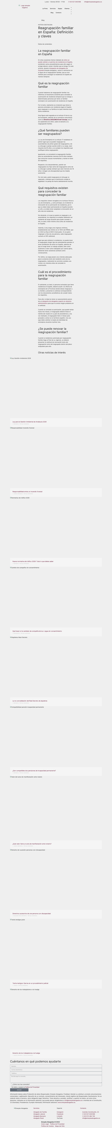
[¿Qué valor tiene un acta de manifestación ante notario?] (56, 808)
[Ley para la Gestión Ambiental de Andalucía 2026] (56, 387)
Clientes (67, 8)
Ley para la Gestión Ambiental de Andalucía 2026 (29, 422)
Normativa (16, 424)
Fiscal (20, 915)
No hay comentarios (24, 424)
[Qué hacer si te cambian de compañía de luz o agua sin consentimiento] (56, 597)
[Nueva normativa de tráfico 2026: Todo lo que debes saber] (56, 527)
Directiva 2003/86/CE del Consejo (55, 119)
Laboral (15, 1055)
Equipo (60, 8)
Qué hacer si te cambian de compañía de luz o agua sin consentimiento (37, 631)
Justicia (15, 493)
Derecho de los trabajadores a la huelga (26, 1053)
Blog (52, 12)
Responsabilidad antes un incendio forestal (27, 491)
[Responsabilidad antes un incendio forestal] (56, 457)
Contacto (58, 12)
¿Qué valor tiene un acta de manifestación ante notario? (32, 844)
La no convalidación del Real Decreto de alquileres (30, 701)
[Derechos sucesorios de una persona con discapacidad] (56, 879)
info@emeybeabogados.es (73, 1100)
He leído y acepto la (25, 1087)
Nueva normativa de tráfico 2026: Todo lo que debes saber (33, 561)
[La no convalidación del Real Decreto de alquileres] (56, 666)
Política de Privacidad (32, 1087)
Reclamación (17, 633)
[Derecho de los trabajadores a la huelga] (56, 1019)
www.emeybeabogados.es (66, 1102)
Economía (16, 915)
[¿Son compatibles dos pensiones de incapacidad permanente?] (56, 736)
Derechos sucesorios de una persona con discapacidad (32, 913)
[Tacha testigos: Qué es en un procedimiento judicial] (56, 949)
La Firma (45, 8)
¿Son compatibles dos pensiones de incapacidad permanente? (34, 771)
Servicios (53, 8)
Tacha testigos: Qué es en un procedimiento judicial (30, 983)
